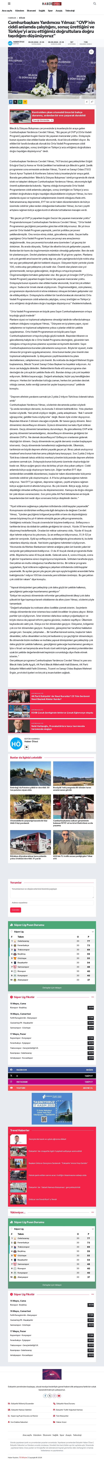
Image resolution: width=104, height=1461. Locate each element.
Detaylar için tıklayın (52, 988)
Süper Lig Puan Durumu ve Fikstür (24, 1416)
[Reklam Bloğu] (52, 1109)
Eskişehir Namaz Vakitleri (21, 1410)
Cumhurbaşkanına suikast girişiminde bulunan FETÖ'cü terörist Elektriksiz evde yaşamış (73, 823)
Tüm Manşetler (62, 1416)
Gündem (19, 11)
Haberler (12, 18)
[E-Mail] (26, 747)
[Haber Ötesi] (16, 743)
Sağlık (42, 11)
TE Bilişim (23, 1457)
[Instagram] (54, 1396)
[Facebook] (45, 1396)
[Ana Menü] (9, 4)
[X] (50, 1396)
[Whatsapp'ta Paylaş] (20, 102)
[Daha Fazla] (25, 102)
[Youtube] (59, 1396)
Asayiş (59, 11)
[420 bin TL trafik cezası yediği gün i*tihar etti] (73, 842)
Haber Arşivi (61, 1422)
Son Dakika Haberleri (19, 1422)
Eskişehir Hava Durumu (66, 1404)
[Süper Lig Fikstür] (92, 997)
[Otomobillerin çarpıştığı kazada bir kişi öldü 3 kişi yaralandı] (30, 807)
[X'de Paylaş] (15, 102)
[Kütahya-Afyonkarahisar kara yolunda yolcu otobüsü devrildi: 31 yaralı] (30, 842)
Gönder (15, 910)
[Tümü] (92, 1212)
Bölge (22, 18)
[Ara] (94, 3)
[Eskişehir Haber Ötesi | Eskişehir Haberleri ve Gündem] (51, 4)
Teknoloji (70, 11)
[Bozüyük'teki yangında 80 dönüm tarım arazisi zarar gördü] (73, 774)
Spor (50, 11)
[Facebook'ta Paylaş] (11, 102)
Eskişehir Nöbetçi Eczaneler (22, 1404)
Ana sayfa (7, 11)
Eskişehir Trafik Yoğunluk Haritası (69, 1410)
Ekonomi (31, 11)
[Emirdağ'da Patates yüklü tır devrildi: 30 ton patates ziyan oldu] (30, 774)
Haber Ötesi (31, 741)
